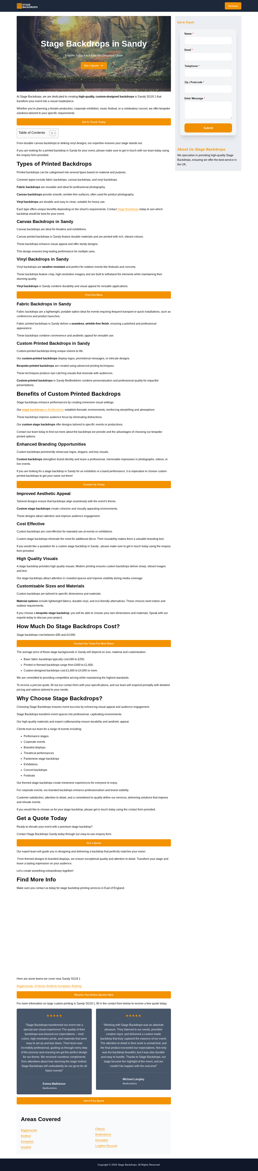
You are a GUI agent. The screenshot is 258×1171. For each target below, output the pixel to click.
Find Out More (93, 294)
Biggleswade (25, 986)
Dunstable (101, 1140)
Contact (233, 6)
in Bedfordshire (43, 409)
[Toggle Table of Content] (51, 133)
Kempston (64, 986)
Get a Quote (91, 65)
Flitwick (100, 1128)
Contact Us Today (94, 484)
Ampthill (26, 1147)
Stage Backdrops (128, 209)
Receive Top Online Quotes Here (93, 994)
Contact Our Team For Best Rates (94, 643)
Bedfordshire (103, 1134)
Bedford (51, 986)
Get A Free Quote (94, 1100)
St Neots (39, 986)
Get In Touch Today (94, 122)
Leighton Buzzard (106, 1145)
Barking (76, 986)
